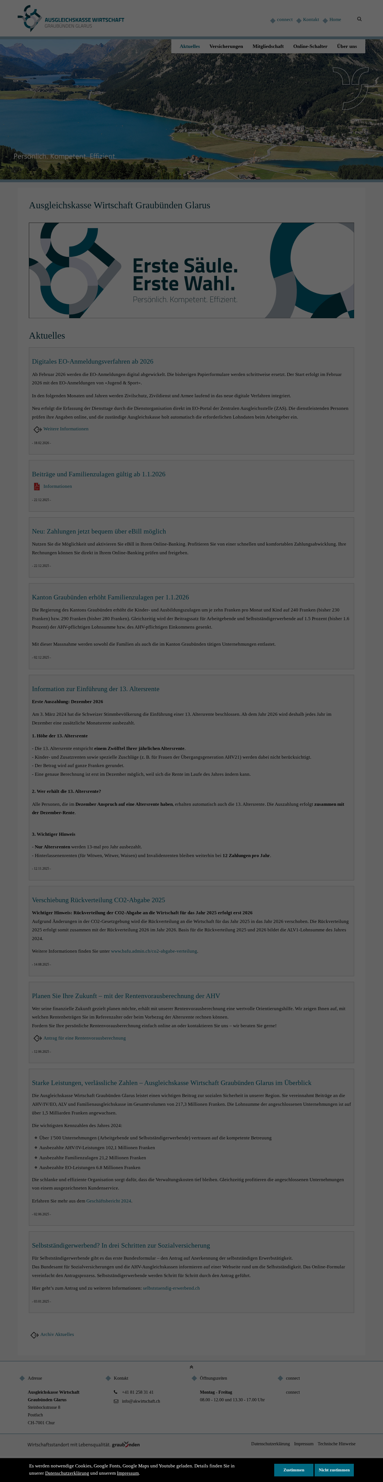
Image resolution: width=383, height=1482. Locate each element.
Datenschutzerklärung (67, 1473)
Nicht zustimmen (334, 1469)
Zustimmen (293, 1469)
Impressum (128, 1473)
